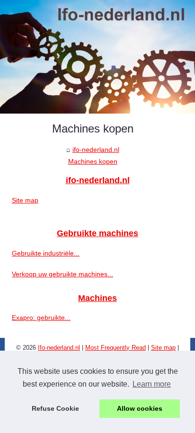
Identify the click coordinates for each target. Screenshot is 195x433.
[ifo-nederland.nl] (97, 57)
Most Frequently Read (115, 347)
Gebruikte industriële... (46, 253)
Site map (25, 200)
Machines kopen (92, 161)
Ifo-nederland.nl (59, 347)
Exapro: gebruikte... (41, 317)
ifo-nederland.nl (95, 149)
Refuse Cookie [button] (55, 408)
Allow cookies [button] (139, 408)
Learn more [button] (152, 384)
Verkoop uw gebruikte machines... (62, 274)
